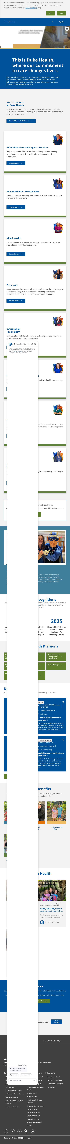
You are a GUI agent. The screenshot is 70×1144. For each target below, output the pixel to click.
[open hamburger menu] (6, 22)
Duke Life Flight (32, 1097)
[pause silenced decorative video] (67, 29)
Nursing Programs (12, 1097)
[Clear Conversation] (28, 344)
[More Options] (11, 1081)
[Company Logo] (13, 22)
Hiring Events (10, 1087)
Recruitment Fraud (53, 1077)
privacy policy (18, 351)
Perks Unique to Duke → (56, 828)
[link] (51, 903)
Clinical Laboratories (33, 1116)
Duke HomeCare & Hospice (35, 1106)
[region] (22, 712)
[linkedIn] (13, 1131)
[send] (34, 1081)
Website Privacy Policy (54, 1080)
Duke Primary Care (33, 1093)
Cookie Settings (31, 8)
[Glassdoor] (26, 1131)
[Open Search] (53, 22)
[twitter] (19, 1131)
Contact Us (51, 1087)
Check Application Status (14, 1090)
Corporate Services (33, 1119)
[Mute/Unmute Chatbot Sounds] (32, 344)
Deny (50, 13)
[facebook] (6, 1131)
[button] (63, 702)
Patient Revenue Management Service (33, 1111)
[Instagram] (33, 1131)
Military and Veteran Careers (15, 1094)
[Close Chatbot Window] (35, 344)
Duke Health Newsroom (55, 1084)
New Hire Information (13, 1107)
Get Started (56, 1021)
